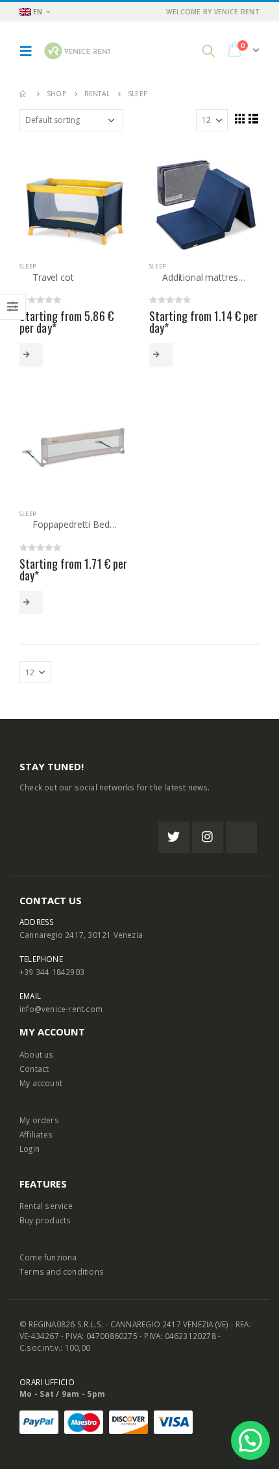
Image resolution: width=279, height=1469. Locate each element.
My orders (39, 1120)
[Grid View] (239, 118)
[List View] (254, 118)
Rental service (46, 1206)
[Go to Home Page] (24, 93)
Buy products (45, 1220)
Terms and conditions (61, 1271)
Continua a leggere (31, 355)
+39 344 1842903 (51, 972)
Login (29, 1148)
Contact (34, 1068)
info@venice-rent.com (61, 1009)
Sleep (27, 266)
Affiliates (36, 1134)
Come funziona (48, 1257)
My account (40, 1083)
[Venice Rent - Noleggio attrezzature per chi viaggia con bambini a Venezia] (77, 51)
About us (36, 1054)
